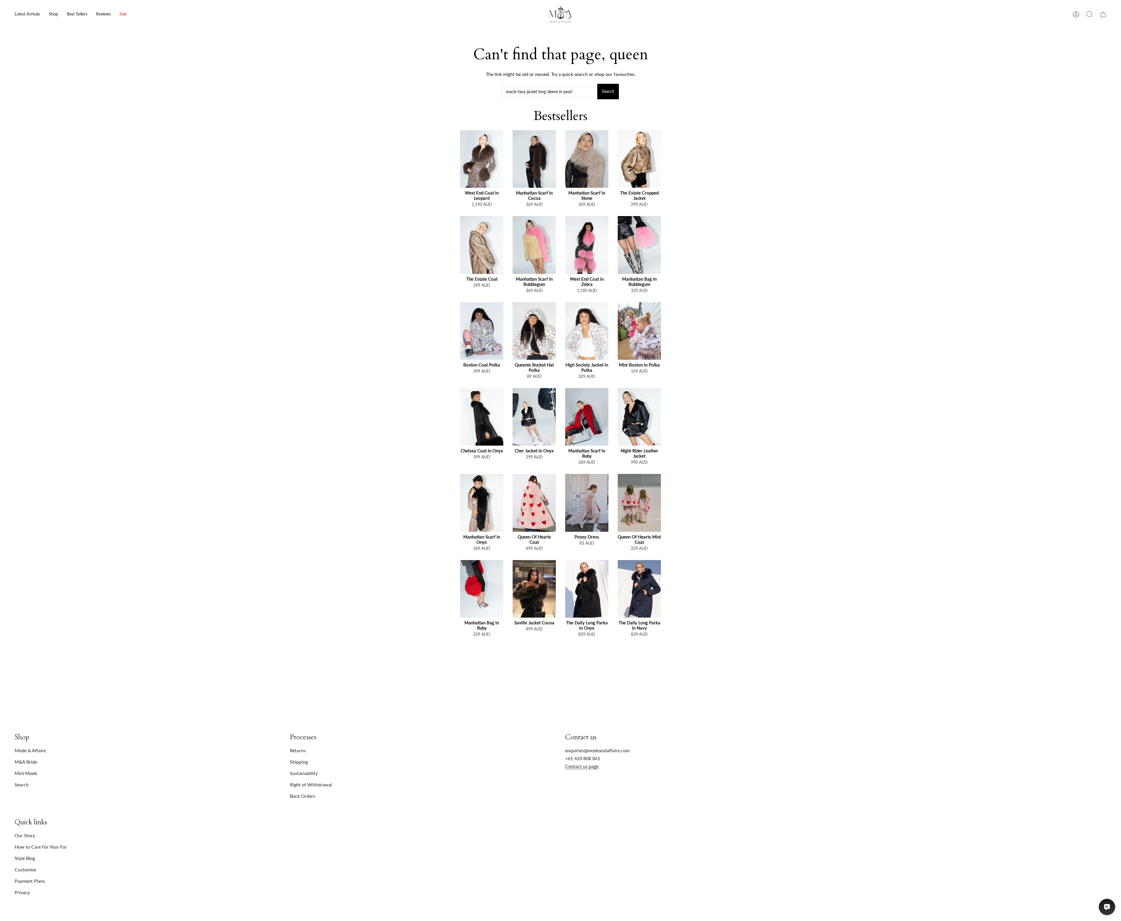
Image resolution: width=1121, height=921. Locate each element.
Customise (25, 869)
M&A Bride (26, 761)
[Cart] (1103, 14)
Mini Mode (26, 773)
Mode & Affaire (30, 750)
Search (608, 91)
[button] (53, 14)
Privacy (22, 892)
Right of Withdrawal (311, 784)
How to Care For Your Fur (41, 846)
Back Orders (302, 796)
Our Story (25, 835)
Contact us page (581, 766)
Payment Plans (30, 881)
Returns (298, 750)
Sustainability (304, 773)
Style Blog (25, 858)
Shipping (299, 761)
